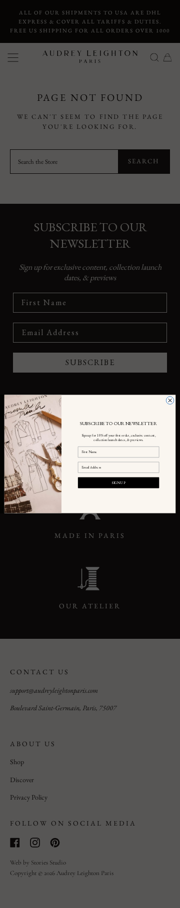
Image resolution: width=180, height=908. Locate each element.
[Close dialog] (170, 400)
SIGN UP (118, 482)
